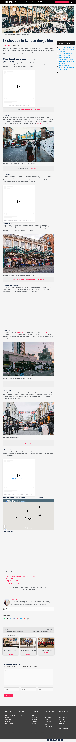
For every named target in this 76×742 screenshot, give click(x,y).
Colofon (7, 717)
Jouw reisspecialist (48, 1)
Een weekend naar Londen (46, 650)
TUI (19, 714)
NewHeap (21, 715)
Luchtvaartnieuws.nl (63, 715)
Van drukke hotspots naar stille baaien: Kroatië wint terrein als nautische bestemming (66, 55)
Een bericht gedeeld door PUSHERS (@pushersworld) (19, 105)
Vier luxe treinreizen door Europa (66, 71)
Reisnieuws (18, 3)
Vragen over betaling (50, 715)
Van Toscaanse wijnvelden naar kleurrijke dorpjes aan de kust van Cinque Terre (67, 49)
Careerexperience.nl (63, 726)
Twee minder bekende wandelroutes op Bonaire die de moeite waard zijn (66, 67)
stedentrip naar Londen (47, 332)
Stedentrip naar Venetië (12, 582)
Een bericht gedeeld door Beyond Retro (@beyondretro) (14, 494)
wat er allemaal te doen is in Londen (30, 109)
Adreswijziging (48, 717)
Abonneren (34, 1)
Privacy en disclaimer (26, 740)
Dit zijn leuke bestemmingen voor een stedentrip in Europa (21, 576)
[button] (72, 2)
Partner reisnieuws (9, 723)
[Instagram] (6, 609)
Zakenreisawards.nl (63, 728)
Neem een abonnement (50, 714)
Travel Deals (41, 1)
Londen (13, 34)
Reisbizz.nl (61, 719)
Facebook (35, 717)
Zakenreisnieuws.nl (63, 717)
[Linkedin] (4, 609)
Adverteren (8, 719)
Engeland (10, 34)
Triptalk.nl (61, 714)
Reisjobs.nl (61, 725)
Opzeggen (47, 719)
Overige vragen (48, 721)
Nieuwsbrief (36, 714)
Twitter (35, 715)
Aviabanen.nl (62, 723)
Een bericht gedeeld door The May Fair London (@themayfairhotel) (16, 220)
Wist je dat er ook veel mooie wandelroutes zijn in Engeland (28, 279)
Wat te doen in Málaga (12, 578)
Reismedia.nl (62, 721)
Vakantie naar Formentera (13, 580)
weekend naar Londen (42, 123)
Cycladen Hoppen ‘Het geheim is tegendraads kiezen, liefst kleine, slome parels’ (66, 61)
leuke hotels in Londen (34, 168)
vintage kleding (21, 332)
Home (6, 34)
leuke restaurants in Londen (17, 383)
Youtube (35, 721)
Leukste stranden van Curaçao (14, 583)
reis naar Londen (31, 385)
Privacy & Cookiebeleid (10, 715)
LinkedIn (35, 719)
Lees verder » (10, 654)
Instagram (35, 723)
